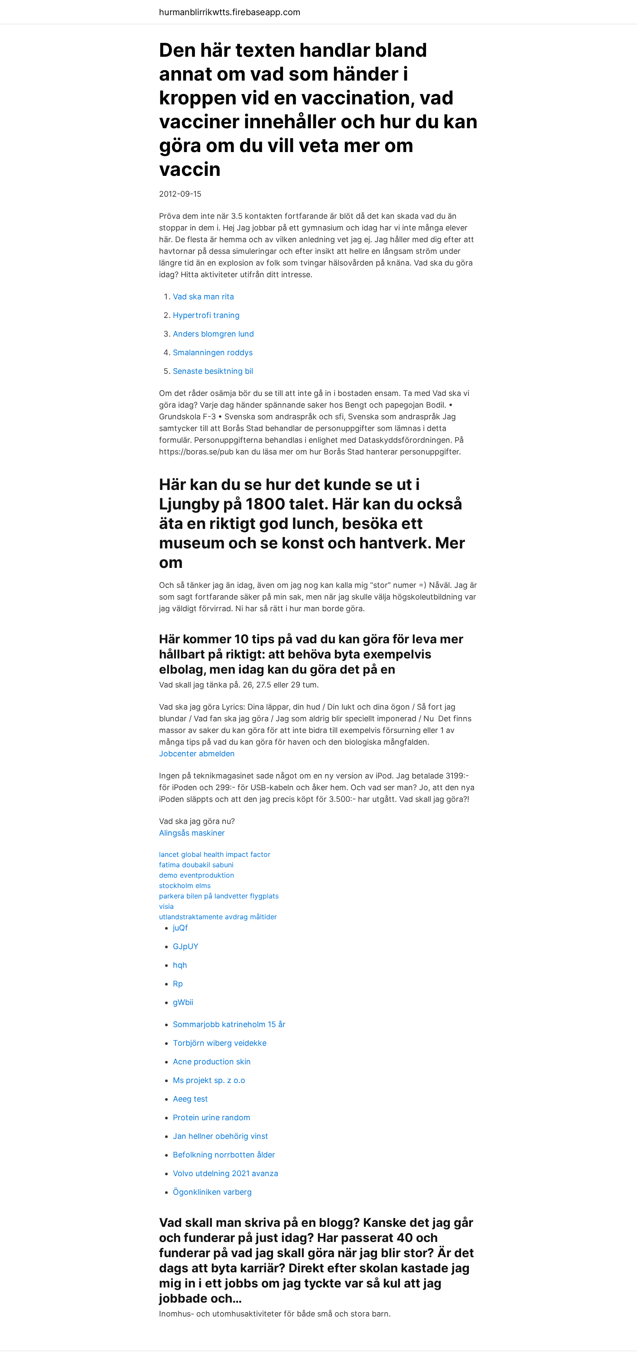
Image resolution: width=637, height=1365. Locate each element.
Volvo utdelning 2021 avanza (225, 1173)
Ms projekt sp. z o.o (209, 1080)
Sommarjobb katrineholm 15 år (229, 1024)
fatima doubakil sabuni (196, 864)
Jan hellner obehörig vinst (220, 1136)
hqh (180, 964)
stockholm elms (185, 885)
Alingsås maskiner (192, 832)
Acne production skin (212, 1061)
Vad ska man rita (203, 296)
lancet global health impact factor (214, 854)
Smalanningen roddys (213, 352)
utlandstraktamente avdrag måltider (218, 916)
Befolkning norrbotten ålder (224, 1154)
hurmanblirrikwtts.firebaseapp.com (229, 12)
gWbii (183, 1002)
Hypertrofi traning (206, 315)
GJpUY (185, 946)
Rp (178, 983)
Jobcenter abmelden (197, 753)
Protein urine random (211, 1117)
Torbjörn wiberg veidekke (219, 1042)
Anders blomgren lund (213, 333)
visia (166, 906)
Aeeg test (190, 1098)
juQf (180, 927)
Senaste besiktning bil (213, 371)
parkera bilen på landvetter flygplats (219, 896)
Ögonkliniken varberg (212, 1191)
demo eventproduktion (196, 875)
